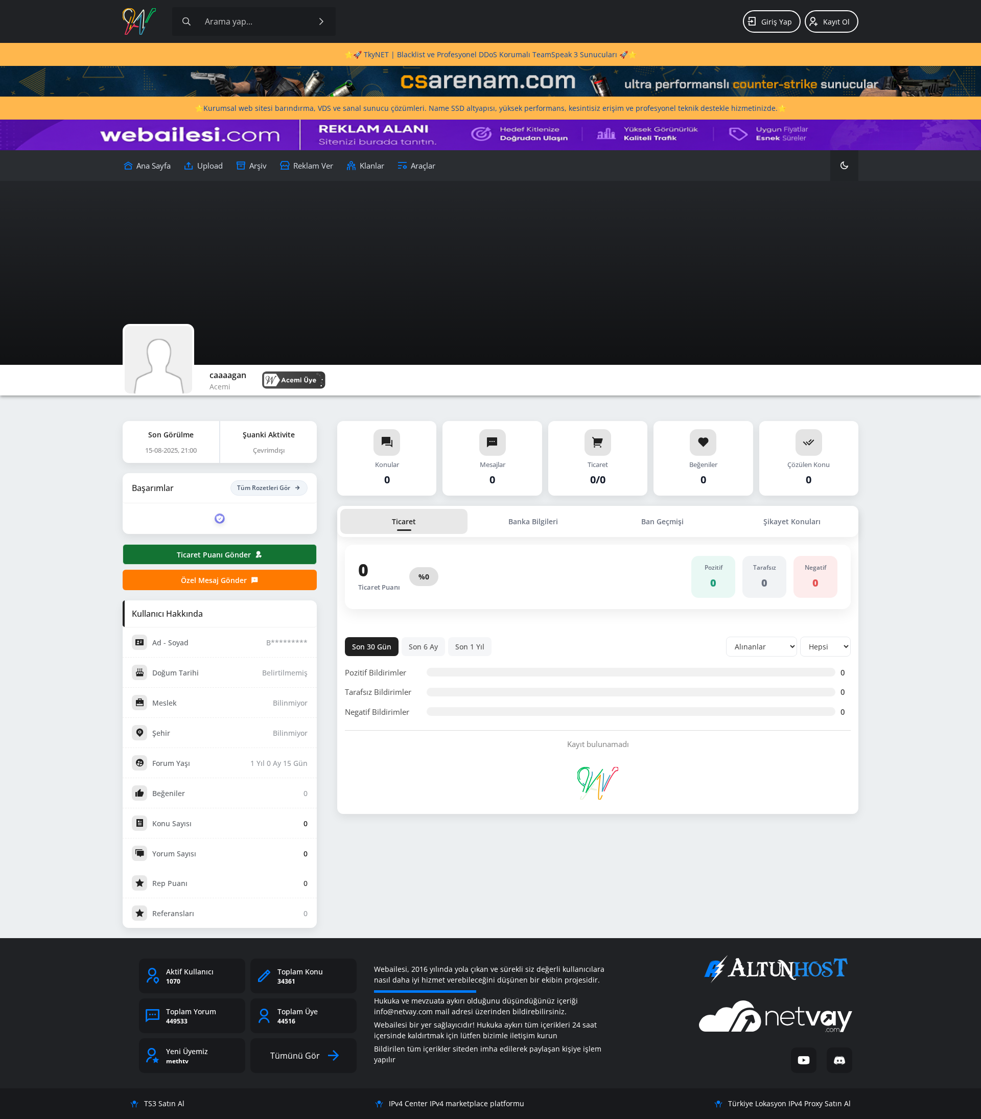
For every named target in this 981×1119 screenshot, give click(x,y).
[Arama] (186, 21)
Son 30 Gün (371, 646)
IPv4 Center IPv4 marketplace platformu (456, 1103)
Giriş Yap (776, 22)
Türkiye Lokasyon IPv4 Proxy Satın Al (789, 1103)
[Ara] (321, 21)
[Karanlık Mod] (844, 165)
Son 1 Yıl (469, 646)
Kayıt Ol (836, 22)
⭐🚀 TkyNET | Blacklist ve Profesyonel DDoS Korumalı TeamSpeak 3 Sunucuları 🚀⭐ (490, 54)
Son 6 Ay (423, 646)
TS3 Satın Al (164, 1103)
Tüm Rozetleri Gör (263, 487)
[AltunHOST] (775, 969)
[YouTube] (803, 1060)
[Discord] (839, 1060)
